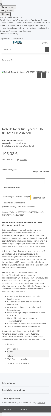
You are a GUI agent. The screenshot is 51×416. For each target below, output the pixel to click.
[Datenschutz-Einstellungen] (1, 2)
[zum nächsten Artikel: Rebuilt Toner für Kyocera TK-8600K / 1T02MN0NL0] (22, 60)
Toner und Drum (19, 143)
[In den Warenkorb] (4, 69)
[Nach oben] (1, 414)
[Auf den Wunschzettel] (44, 75)
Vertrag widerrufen (12, 398)
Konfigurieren (7, 10)
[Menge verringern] (4, 181)
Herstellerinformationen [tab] (15, 202)
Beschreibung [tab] (39, 198)
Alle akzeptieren (8, 7)
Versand (23, 159)
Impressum (5, 38)
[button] (35, 42)
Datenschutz (17, 38)
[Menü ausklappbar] (5, 43)
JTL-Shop (15, 409)
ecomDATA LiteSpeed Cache (38, 409)
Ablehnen (5, 14)
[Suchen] (47, 49)
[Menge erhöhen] (47, 181)
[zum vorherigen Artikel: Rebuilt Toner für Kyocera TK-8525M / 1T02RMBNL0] (17, 60)
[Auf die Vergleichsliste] (39, 75)
